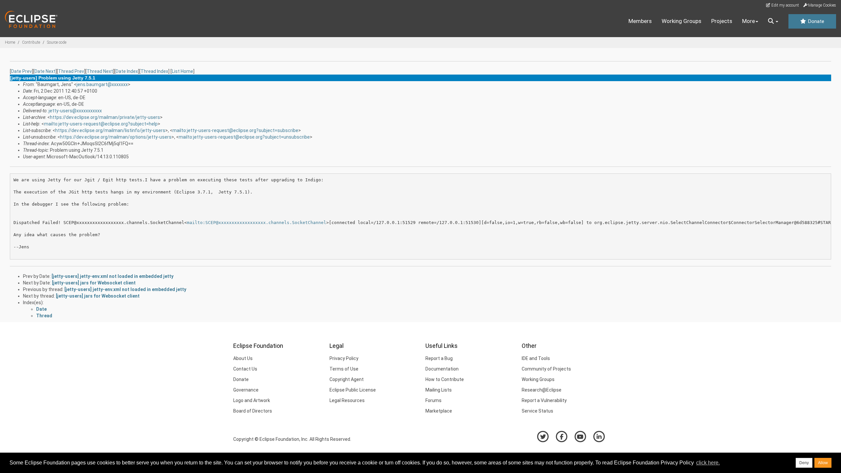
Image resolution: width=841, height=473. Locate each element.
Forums (433, 400)
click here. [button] (708, 462)
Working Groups (681, 21)
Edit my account (784, 5)
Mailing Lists (438, 390)
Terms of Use (344, 369)
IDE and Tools (536, 358)
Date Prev (21, 71)
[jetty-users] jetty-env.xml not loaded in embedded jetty (112, 276)
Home (10, 42)
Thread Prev (71, 71)
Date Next (45, 71)
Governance (246, 390)
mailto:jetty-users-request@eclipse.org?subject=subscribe (235, 130)
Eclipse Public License (353, 390)
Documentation (442, 369)
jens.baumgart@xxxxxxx (102, 84)
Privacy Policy (344, 358)
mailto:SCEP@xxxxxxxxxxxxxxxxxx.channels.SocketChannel (256, 222)
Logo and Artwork (251, 400)
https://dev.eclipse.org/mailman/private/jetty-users (105, 117)
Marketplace (438, 411)
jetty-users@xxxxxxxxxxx (75, 110)
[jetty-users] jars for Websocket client (94, 282)
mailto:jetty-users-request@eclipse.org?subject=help (101, 123)
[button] (773, 21)
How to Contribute (444, 379)
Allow (823, 463)
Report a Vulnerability (544, 400)
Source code (56, 42)
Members (640, 21)
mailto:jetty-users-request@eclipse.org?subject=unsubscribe (244, 137)
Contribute (31, 42)
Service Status (537, 411)
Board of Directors (252, 411)
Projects (721, 21)
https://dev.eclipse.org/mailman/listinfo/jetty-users (110, 130)
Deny (804, 463)
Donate (815, 21)
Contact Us (245, 369)
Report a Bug (439, 358)
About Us (243, 358)
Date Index (127, 71)
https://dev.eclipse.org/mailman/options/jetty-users (115, 137)
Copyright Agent (347, 379)
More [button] (748, 21)
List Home (182, 71)
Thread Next (100, 71)
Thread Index (154, 71)
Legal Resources (347, 400)
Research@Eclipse (541, 390)
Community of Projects (546, 369)
